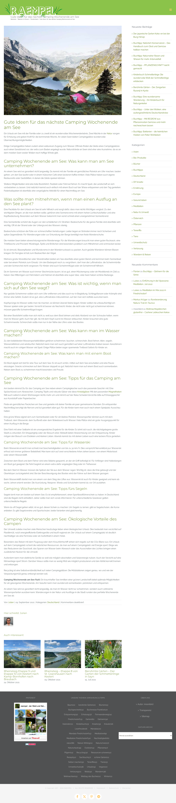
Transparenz (145, 710)
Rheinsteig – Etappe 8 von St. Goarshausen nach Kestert (61, 674)
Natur (109, 133)
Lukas (136, 281)
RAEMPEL (68, 788)
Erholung (86, 714)
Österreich (138, 218)
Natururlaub (74, 748)
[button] (6, 662)
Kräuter (108, 724)
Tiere (135, 236)
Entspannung (71, 714)
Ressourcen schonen (101, 752)
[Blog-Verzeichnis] (30, 745)
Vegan (103, 767)
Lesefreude (81, 729)
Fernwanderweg (103, 714)
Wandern (100, 771)
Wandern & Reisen (142, 254)
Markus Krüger (140, 299)
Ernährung (138, 188)
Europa (136, 194)
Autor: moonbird (145, 704)
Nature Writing (85, 743)
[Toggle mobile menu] (170, 9)
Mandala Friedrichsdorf (80, 733)
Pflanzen (137, 224)
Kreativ (96, 724)
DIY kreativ (138, 182)
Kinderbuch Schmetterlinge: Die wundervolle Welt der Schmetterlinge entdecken (151, 77)
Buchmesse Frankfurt (97, 710)
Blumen (103, 705)
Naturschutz (102, 743)
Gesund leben (139, 200)
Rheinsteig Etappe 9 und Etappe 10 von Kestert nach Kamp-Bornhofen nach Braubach (21, 675)
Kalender (68, 724)
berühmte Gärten (87, 705)
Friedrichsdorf (75, 719)
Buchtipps (138, 170)
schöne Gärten (101, 757)
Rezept (71, 757)
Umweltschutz (140, 242)
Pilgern (68, 752)
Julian (11, 602)
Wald (88, 771)
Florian (136, 271)
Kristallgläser (83, 391)
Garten (90, 719)
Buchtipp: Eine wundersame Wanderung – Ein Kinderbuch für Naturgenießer (148, 100)
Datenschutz (114, 788)
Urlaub (91, 767)
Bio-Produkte (139, 158)
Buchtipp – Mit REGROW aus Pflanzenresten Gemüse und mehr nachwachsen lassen (149, 122)
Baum (71, 705)
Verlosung (138, 248)
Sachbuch (85, 757)
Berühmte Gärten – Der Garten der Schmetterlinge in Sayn (102, 674)
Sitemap (145, 716)
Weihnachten (71, 776)
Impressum (101, 788)
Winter (108, 776)
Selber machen (76, 762)
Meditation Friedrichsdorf (79, 738)
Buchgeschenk (76, 710)
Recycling (82, 752)
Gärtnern (103, 719)
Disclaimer (126, 788)
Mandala (96, 729)
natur (70, 743)
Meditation (138, 206)
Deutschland (53, 602)
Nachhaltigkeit (101, 738)
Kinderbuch (82, 724)
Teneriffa (137, 230)
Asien (136, 152)
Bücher (136, 164)
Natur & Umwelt (141, 212)
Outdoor (89, 748)
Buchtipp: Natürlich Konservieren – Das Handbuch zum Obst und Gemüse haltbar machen (151, 46)
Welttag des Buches (91, 776)
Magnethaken (115, 391)
